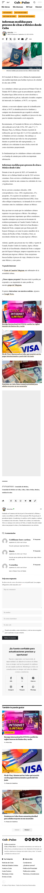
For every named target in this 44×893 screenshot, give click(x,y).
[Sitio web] (41, 509)
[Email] (22, 39)
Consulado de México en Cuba (11, 489)
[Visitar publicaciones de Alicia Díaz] (4, 33)
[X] (22, 679)
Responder (37, 539)
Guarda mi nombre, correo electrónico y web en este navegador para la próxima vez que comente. (23, 631)
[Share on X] (10, 39)
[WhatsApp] (33, 688)
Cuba (23, 489)
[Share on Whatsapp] (14, 39)
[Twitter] (29, 839)
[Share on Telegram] (18, 39)
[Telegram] (22, 688)
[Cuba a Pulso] (22, 2)
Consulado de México (21, 486)
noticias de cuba (7, 492)
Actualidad (7, 12)
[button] (4, 2)
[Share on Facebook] (6, 39)
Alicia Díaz (10, 32)
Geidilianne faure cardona (20, 539)
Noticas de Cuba (21, 12)
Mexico (37, 489)
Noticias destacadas (26, 16)
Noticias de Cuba (9, 16)
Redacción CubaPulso (12, 783)
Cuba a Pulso (30, 489)
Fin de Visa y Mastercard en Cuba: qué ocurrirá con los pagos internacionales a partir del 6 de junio (21, 777)
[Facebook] (10, 679)
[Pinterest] (33, 679)
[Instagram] (10, 688)
